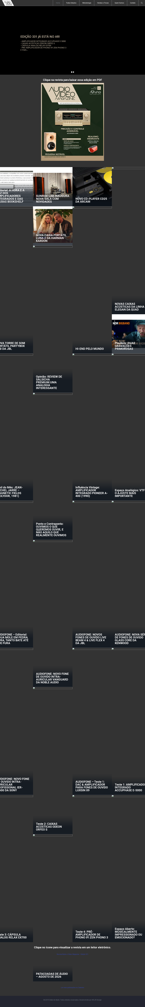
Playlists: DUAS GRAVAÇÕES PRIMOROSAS (125, 345)
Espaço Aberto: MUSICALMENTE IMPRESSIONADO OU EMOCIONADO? (128, 933)
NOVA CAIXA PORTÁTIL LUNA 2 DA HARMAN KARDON (51, 238)
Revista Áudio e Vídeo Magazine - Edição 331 (72, 954)
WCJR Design (97, 1000)
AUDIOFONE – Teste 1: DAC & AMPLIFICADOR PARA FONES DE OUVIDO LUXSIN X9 (91, 786)
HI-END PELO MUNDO (89, 348)
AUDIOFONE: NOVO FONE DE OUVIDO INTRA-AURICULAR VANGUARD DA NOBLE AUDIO (52, 678)
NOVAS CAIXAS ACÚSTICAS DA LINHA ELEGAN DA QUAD (129, 306)
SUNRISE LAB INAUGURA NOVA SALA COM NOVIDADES (52, 198)
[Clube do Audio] (8, 3)
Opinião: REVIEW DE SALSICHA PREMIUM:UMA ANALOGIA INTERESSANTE (49, 382)
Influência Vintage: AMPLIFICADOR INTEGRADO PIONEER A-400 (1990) (91, 492)
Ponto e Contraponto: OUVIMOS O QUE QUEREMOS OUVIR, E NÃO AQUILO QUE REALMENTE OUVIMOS (51, 529)
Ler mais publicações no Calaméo (72, 987)
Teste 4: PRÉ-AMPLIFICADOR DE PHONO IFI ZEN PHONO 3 (91, 934)
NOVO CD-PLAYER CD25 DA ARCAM (91, 200)
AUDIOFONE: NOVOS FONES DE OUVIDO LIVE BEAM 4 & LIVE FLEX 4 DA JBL (90, 639)
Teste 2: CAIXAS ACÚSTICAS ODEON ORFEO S (49, 826)
